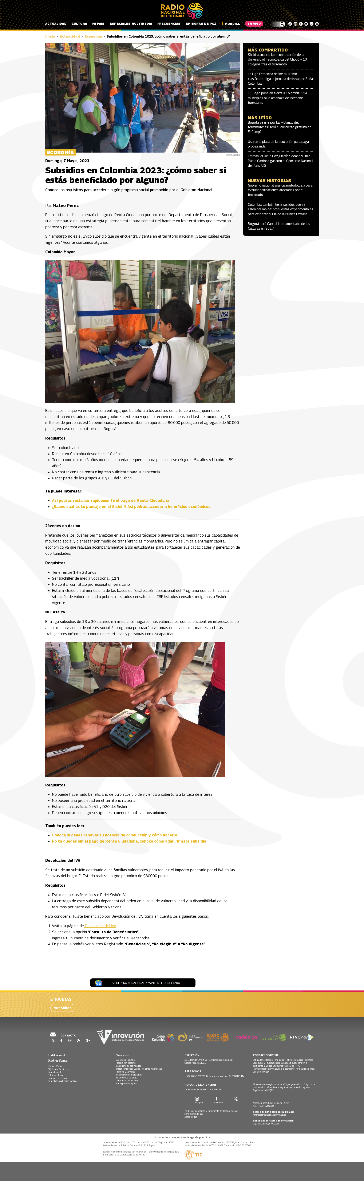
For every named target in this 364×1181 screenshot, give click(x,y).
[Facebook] (300, 23)
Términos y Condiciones (127, 1080)
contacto (68, 1035)
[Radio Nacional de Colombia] (182, 11)
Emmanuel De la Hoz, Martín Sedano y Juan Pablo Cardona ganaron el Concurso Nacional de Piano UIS (280, 161)
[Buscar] (277, 24)
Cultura (79, 23)
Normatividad (54, 1072)
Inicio (50, 36)
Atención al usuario (125, 1060)
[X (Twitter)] (290, 23)
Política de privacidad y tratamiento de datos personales (211, 1111)
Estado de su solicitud (126, 1077)
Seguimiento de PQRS (263, 1090)
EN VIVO (254, 23)
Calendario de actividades (128, 1066)
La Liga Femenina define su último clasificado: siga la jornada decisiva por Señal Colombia (281, 78)
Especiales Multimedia (131, 23)
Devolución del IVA (100, 926)
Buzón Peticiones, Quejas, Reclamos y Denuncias (139, 1068)
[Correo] (317, 23)
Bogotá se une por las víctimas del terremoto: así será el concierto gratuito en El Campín (279, 127)
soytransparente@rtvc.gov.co (266, 1123)
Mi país (98, 23)
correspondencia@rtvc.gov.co (267, 1068)
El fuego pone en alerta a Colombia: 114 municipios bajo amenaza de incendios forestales (278, 98)
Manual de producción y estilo (62, 1081)
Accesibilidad (191, 1117)
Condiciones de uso (194, 1114)
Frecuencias (169, 23)
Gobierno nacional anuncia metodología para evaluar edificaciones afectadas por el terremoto (280, 190)
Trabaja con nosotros (125, 1063)
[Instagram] (295, 23)
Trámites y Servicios (125, 1071)
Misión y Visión (55, 1066)
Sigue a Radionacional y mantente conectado (146, 983)
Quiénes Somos (58, 1060)
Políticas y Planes (56, 1075)
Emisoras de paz (201, 23)
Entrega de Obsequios (126, 1083)
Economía (93, 36)
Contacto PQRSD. (261, 1071)
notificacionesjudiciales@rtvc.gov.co (269, 1114)
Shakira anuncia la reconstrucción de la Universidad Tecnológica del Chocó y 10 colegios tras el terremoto (277, 59)
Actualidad (56, 23)
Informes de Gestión (57, 1078)
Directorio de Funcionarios (129, 1074)
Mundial (232, 24)
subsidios (63, 1008)
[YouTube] (306, 23)
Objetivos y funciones (58, 1069)
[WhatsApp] (311, 23)
